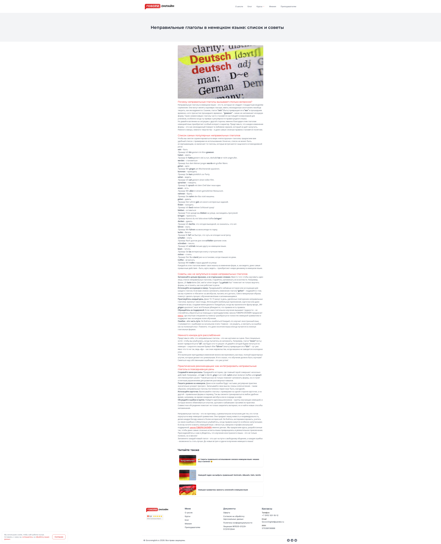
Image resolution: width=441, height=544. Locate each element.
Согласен (59, 537)
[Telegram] (292, 540)
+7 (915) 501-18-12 (270, 515)
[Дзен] (288, 540)
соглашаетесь (27, 537)
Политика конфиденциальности (237, 523)
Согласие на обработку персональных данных (234, 517)
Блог (250, 6)
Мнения (272, 6)
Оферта (226, 512)
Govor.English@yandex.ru (273, 522)
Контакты (267, 508)
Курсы (187, 516)
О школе (239, 6)
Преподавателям (288, 6)
